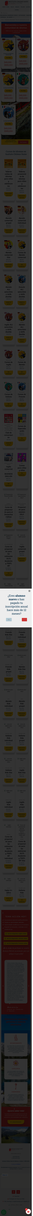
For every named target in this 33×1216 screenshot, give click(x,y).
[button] (29, 591)
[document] (16, 608)
